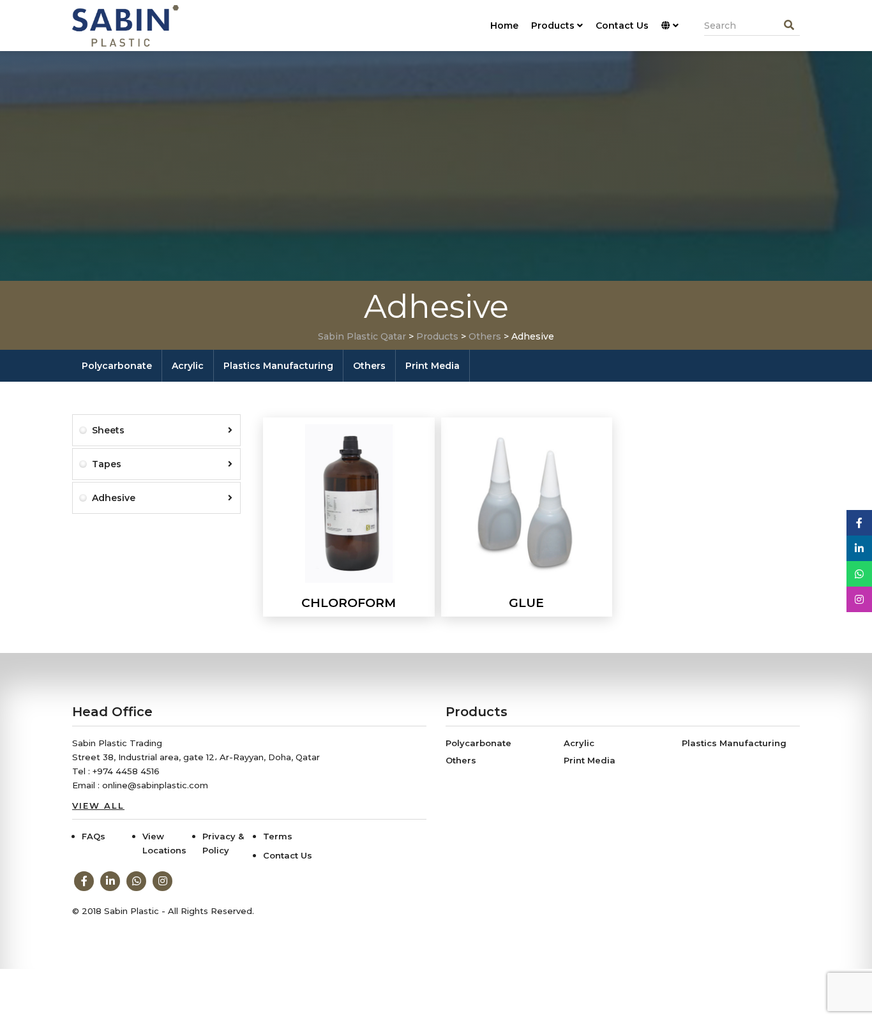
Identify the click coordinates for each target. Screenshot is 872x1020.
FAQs (93, 836)
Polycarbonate (117, 365)
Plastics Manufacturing (278, 365)
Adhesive (113, 498)
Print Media (432, 365)
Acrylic (188, 365)
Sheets (108, 430)
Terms (277, 836)
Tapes (106, 464)
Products (553, 25)
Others (369, 365)
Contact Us (622, 25)
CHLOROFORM (348, 603)
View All (98, 805)
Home (504, 25)
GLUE (526, 603)
